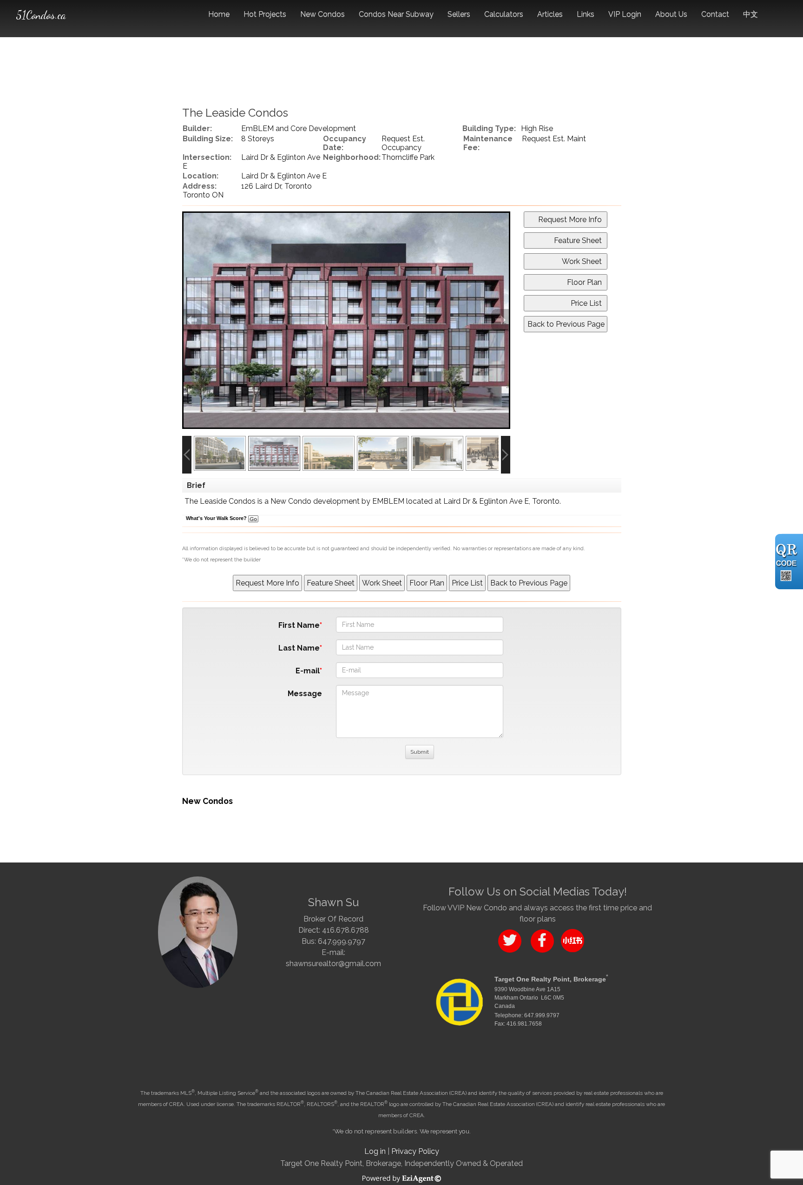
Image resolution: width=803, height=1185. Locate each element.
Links (585, 14)
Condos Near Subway (396, 14)
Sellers (459, 14)
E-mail (308, 670)
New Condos (322, 14)
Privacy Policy (415, 1151)
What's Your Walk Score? (217, 518)
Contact (715, 14)
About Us (671, 14)
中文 (750, 14)
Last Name (299, 648)
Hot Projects (265, 14)
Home (219, 14)
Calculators (503, 14)
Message (305, 693)
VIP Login (624, 14)
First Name (299, 625)
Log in (375, 1151)
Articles (550, 14)
